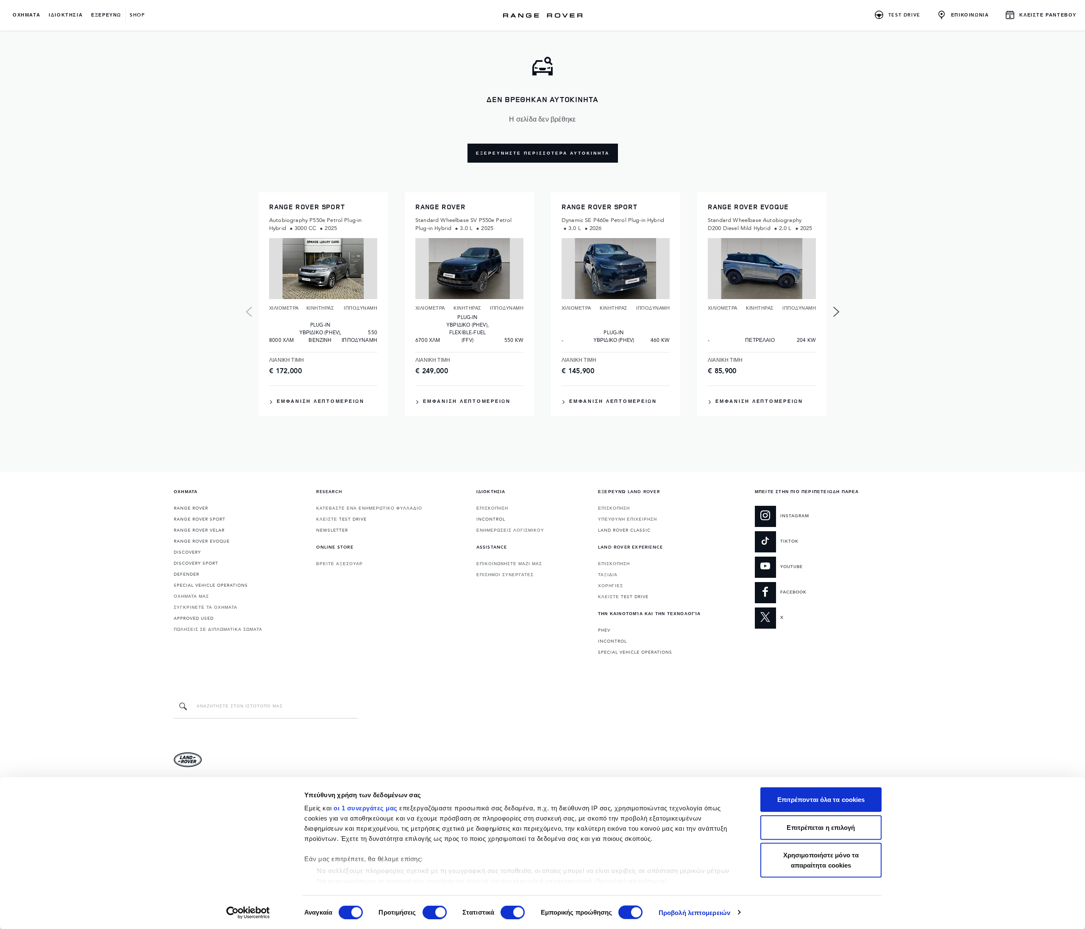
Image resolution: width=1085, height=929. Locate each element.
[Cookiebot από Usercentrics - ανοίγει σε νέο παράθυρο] (248, 912)
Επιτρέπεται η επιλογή (821, 827)
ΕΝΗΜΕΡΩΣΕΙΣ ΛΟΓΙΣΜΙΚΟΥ (510, 530)
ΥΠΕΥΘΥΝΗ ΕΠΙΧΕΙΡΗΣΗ (627, 519)
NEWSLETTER (332, 530)
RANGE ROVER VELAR (199, 530)
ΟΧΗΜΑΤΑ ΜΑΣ (191, 596)
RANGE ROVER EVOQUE (202, 541)
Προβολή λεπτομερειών (694, 912)
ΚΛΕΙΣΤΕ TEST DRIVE (341, 519)
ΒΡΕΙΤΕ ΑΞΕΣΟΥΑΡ (339, 563)
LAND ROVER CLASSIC (624, 530)
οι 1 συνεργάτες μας (366, 808)
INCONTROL (490, 519)
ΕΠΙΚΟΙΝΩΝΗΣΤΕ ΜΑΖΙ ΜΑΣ (509, 563)
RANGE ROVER (191, 508)
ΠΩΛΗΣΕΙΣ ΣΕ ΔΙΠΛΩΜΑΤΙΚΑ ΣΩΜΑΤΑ (218, 629)
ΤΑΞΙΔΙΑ (608, 574)
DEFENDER (186, 574)
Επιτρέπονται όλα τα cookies (821, 799)
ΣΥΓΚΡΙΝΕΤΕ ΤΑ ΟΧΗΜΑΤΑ (205, 607)
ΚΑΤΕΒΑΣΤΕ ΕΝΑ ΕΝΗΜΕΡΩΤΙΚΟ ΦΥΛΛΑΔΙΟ (369, 508)
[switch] (435, 912)
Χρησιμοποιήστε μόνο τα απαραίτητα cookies (821, 860)
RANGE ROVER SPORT (199, 519)
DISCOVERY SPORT (196, 563)
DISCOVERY (187, 552)
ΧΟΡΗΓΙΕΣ (610, 585)
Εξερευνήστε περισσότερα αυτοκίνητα (542, 153)
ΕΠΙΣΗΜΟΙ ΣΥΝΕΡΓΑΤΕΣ (505, 574)
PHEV (604, 630)
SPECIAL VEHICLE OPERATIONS (211, 585)
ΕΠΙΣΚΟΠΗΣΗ (492, 508)
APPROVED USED (194, 618)
